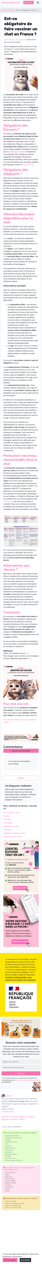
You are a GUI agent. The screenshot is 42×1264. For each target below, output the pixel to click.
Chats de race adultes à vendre (15, 1203)
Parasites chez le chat (13, 837)
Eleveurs (23, 39)
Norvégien (8, 1185)
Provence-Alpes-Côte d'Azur (14, 1160)
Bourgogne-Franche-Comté (13, 1138)
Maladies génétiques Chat (14, 833)
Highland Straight (10, 1183)
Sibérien (7, 1189)
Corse (7, 1144)
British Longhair (10, 1179)
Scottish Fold (9, 1187)
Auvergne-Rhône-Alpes (12, 1136)
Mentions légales (18, 1117)
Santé (6, 39)
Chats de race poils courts (13, 1207)
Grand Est (8, 1146)
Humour (7, 819)
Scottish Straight (10, 1181)
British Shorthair (10, 1172)
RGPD (22, 1119)
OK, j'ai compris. (10, 1260)
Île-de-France (9, 1150)
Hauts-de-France (10, 1148)
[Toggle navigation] (38, 2)
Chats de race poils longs (13, 1205)
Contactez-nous (8, 1112)
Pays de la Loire (10, 1158)
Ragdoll (7, 1174)
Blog (11, 10)
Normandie (8, 1152)
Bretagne (8, 1140)
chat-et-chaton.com (11, 2)
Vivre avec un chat (11, 812)
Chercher (29, 2)
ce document (8, 501)
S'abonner (21, 1073)
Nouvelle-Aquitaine (11, 1154)
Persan (7, 1191)
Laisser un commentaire (21, 751)
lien (27, 653)
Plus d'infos (25, 1260)
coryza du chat (27, 165)
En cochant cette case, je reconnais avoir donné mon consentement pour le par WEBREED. (21, 1080)
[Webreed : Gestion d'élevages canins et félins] (3, 1096)
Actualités (8, 823)
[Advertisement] (21, 1238)
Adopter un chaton (14, 39)
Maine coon (8, 1177)
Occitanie (8, 1156)
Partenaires (6, 1117)
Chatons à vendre (10, 1201)
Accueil (4, 10)
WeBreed (8, 1096)
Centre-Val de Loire (11, 1142)
